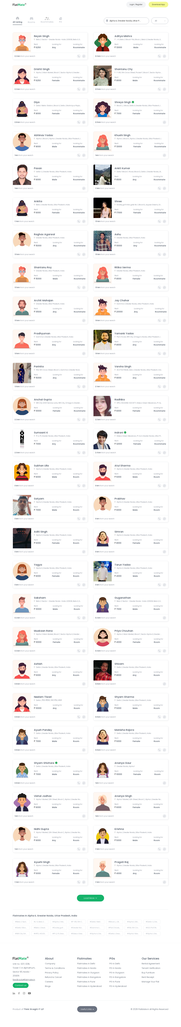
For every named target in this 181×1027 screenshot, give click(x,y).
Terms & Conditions (55, 968)
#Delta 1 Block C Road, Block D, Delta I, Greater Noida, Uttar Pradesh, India (22, 927)
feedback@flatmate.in (24, 979)
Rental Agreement (151, 963)
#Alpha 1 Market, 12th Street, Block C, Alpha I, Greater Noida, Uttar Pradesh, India (134, 933)
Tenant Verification (151, 968)
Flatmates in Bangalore (89, 977)
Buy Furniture (148, 972)
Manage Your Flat (150, 981)
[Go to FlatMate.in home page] (19, 4)
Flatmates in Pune (86, 981)
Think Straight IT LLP (34, 1009)
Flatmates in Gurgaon (88, 972)
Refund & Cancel (53, 977)
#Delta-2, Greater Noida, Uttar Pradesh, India (153, 922)
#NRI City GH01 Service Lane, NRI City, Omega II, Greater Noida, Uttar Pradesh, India (22, 933)
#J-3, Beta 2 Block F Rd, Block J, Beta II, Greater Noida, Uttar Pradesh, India (41, 922)
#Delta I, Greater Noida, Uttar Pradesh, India (115, 933)
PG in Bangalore (117, 977)
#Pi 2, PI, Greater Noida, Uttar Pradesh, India (59, 933)
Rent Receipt (148, 977)
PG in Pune (114, 981)
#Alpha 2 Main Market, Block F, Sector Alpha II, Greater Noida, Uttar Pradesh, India (59, 922)
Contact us (20, 985)
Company (50, 963)
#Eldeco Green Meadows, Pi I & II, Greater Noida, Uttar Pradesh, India (78, 933)
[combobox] (126, 21)
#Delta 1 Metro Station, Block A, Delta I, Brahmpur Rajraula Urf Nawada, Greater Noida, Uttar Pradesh (97, 922)
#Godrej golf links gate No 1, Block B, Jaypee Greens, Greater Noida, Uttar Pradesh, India (59, 927)
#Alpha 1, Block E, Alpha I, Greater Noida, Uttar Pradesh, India (134, 922)
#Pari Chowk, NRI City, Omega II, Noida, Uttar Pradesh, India (115, 927)
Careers (49, 981)
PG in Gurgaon (116, 972)
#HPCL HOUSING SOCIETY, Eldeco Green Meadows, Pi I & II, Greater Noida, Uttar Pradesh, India (41, 933)
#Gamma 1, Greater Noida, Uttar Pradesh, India (97, 927)
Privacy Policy (52, 972)
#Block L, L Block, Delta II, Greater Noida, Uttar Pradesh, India (115, 922)
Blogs (48, 986)
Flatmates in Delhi (86, 963)
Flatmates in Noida (86, 968)
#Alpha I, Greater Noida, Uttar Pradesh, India (153, 933)
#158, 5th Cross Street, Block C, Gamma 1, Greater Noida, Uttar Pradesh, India (134, 927)
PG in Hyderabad (118, 986)
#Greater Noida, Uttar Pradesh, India (78, 927)
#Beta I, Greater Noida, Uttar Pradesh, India (41, 927)
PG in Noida (115, 968)
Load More (89, 898)
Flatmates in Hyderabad (89, 986)
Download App (158, 4)
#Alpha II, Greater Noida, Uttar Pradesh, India (97, 933)
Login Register (136, 4)
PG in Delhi (114, 963)
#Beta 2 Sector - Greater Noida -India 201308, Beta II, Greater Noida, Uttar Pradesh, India (22, 922)
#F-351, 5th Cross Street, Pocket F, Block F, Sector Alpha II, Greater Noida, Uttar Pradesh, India (78, 922)
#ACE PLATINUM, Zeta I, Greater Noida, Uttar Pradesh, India (153, 927)
